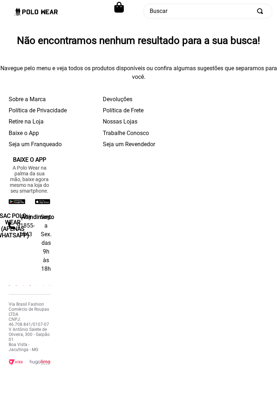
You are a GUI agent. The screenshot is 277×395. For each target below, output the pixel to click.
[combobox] (207, 11)
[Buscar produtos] (261, 11)
